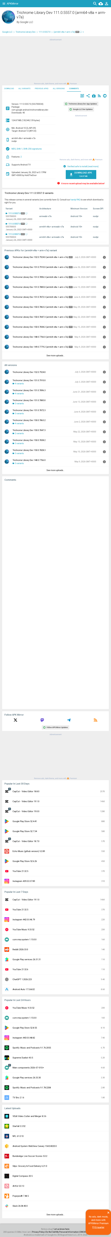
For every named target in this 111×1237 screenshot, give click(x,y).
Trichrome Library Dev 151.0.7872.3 (29, 410)
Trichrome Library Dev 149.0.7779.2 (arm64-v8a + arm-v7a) (40, 347)
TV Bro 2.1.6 (18, 1097)
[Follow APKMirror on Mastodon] (42, 721)
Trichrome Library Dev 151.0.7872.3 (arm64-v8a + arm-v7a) (40, 297)
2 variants (19, 433)
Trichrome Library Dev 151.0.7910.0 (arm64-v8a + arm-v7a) (40, 267)
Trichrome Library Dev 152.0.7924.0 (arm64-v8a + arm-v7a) (40, 257)
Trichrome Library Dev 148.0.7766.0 (29, 460)
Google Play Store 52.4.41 (25, 821)
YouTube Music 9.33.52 (23, 929)
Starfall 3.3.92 (19, 1126)
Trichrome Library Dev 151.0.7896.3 (29, 390)
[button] (82, 96)
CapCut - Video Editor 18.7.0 (26, 841)
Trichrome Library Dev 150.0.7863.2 (29, 420)
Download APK (83, 174)
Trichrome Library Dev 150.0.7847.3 (29, 430)
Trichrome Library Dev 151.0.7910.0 (29, 380)
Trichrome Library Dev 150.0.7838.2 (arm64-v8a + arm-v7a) (40, 327)
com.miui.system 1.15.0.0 (24, 939)
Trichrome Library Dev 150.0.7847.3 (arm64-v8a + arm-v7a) (40, 317)
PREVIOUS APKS (41, 89)
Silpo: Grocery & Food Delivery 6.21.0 (30, 1166)
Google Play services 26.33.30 (27, 1077)
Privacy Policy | (39, 1232)
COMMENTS (74, 89)
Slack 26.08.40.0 (20, 1206)
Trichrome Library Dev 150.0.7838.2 (29, 440)
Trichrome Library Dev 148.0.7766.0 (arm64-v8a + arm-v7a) (40, 337)
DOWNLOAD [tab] (9, 89)
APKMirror (12, 3)
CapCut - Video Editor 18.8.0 (26, 791)
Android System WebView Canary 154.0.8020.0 (35, 1146)
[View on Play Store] (94, 96)
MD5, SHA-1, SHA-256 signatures (27, 149)
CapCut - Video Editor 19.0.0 (26, 811)
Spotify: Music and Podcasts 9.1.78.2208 (32, 1087)
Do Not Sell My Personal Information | (63, 1232)
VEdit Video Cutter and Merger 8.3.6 (29, 1116)
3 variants (19, 403)
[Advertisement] (55, 61)
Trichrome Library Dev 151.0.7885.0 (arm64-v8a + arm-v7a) (40, 287)
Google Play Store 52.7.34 (25, 831)
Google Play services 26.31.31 (27, 959)
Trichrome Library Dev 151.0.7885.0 (29, 400)
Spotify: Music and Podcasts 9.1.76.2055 (32, 1047)
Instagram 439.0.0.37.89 (24, 881)
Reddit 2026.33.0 (20, 949)
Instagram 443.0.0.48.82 (24, 1037)
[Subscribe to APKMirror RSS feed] (95, 721)
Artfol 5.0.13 (18, 1186)
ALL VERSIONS (59, 89)
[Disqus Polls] (55, 520)
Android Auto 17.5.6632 (24, 989)
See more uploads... (55, 355)
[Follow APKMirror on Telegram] (69, 721)
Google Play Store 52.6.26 (25, 861)
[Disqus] (55, 595)
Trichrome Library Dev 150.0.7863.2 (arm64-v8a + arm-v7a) (40, 307)
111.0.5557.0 (44, 32)
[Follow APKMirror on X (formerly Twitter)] (15, 721)
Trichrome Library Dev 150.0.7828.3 (29, 450)
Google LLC (26, 22)
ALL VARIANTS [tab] (24, 89)
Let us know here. (62, 1229)
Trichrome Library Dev (26, 32)
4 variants (19, 383)
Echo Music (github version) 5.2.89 (29, 851)
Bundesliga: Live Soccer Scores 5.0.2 (30, 1156)
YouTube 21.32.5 (20, 871)
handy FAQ (75, 200)
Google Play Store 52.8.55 (25, 1027)
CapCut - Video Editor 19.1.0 (26, 801)
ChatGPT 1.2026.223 (22, 979)
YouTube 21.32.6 (20, 969)
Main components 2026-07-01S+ (28, 1067)
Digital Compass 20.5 (23, 1176)
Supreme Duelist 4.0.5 (23, 1057)
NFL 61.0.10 (18, 1136)
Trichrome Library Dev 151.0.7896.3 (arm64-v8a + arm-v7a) (40, 277)
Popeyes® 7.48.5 (21, 1196)
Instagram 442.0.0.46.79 (24, 919)
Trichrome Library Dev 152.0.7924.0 (29, 372)
